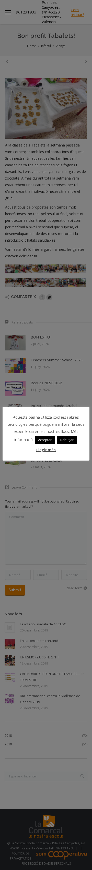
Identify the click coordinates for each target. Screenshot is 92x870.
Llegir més (46, 449)
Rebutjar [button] (67, 439)
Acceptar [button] (45, 439)
